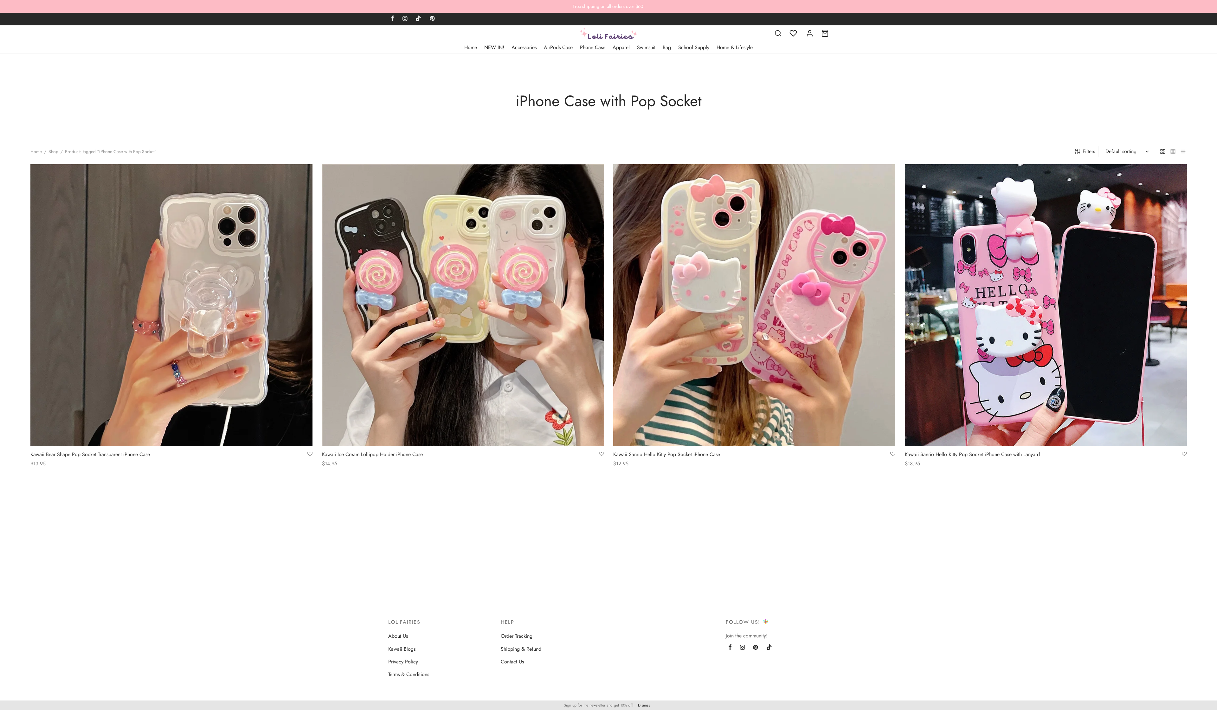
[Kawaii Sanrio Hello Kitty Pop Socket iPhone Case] (754, 305)
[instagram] (405, 19)
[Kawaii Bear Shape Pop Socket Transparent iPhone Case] (171, 305)
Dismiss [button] (644, 705)
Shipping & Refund (521, 649)
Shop (53, 151)
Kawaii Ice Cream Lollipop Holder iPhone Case (372, 454)
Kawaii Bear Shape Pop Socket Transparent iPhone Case (90, 454)
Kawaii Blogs (401, 649)
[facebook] (392, 19)
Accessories (524, 47)
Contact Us (512, 661)
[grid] (1162, 151)
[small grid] (1172, 151)
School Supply (693, 47)
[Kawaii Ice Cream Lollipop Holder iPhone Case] (463, 305)
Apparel (621, 47)
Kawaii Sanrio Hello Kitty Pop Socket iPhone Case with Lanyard (972, 454)
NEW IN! (494, 47)
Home (470, 47)
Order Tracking (516, 636)
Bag (667, 47)
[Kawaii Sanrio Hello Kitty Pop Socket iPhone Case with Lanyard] (1046, 305)
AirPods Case (558, 47)
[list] (1183, 151)
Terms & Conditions (408, 674)
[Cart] (825, 33)
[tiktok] (418, 19)
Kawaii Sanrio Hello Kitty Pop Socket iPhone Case (666, 454)
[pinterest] (432, 19)
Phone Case (592, 47)
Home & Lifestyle (735, 47)
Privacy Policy (403, 661)
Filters (1089, 151)
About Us (398, 636)
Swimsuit (646, 47)
